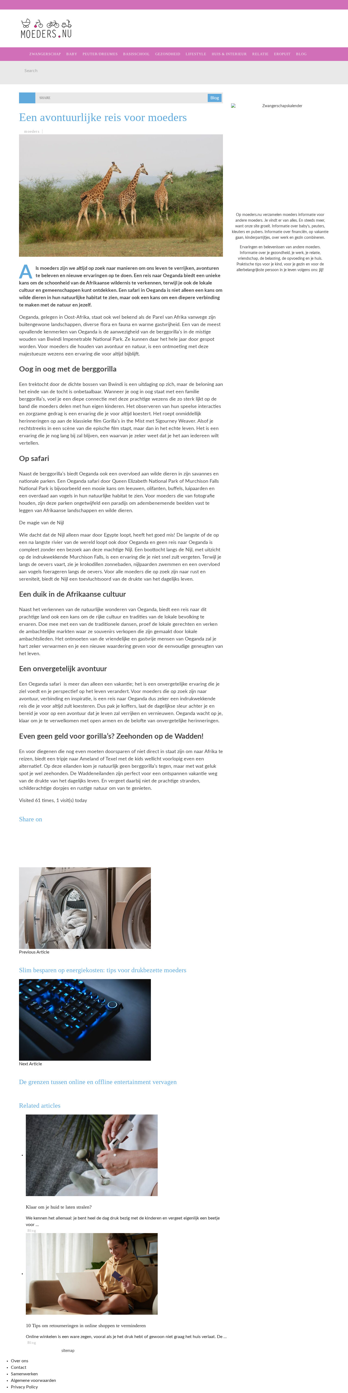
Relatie (17, 114)
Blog (14, 136)
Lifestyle (19, 92)
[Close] (8, 8)
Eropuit (17, 125)
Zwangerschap (25, 36)
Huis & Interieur (27, 103)
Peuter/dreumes (100, 54)
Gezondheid (22, 81)
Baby (71, 54)
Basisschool (22, 69)
